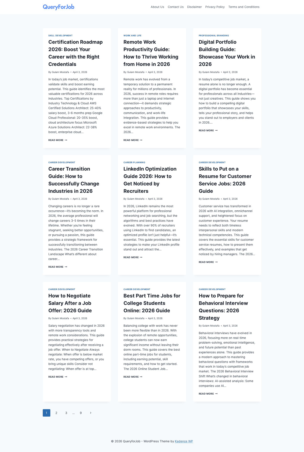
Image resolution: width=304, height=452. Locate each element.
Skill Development (60, 35)
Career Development (61, 162)
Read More (57, 140)
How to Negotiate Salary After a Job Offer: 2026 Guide (70, 303)
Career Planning (134, 162)
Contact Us (176, 7)
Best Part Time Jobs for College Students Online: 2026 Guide (152, 303)
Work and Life (132, 35)
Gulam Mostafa (60, 72)
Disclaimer (194, 7)
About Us (157, 7)
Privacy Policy (215, 7)
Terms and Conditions (243, 7)
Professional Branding (214, 35)
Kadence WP (184, 441)
